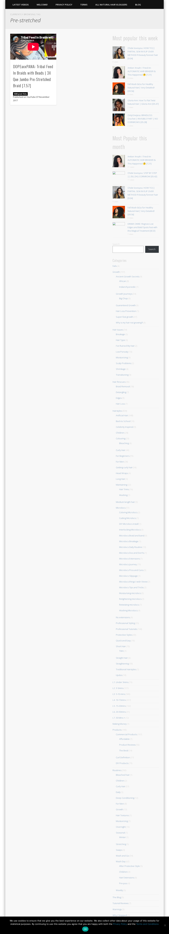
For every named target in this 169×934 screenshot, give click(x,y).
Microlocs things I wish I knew (133, 581)
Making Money (120, 723)
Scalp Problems (123, 363)
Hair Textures (122, 815)
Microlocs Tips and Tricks (131, 587)
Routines (117, 770)
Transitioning (122, 374)
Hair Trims (124, 489)
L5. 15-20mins (119, 705)
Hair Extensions (126, 877)
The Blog (117, 897)
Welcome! (42, 4)
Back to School (123, 421)
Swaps (119, 849)
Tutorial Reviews (120, 903)
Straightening (122, 663)
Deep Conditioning (125, 797)
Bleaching (124, 443)
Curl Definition (123, 757)
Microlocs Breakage (128, 541)
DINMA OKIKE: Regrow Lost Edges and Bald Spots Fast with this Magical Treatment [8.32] (142, 227)
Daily (118, 792)
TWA (121, 650)
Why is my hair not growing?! (129, 322)
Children (120, 432)
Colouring (120, 438)
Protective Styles (124, 634)
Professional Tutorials (126, 629)
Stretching (121, 844)
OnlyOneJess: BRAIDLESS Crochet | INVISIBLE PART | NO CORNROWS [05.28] (143, 119)
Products (117, 729)
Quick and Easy (123, 640)
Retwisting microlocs (129, 604)
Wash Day (120, 861)
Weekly (119, 890)
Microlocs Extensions (129, 558)
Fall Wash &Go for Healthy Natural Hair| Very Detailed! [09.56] (141, 87)
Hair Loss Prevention (126, 311)
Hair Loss (120, 403)
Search (116, 244)
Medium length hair (125, 501)
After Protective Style (129, 866)
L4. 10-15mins (119, 699)
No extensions (123, 617)
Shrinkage (121, 369)
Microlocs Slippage (128, 575)
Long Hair (120, 478)
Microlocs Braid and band (131, 535)
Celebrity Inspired (124, 426)
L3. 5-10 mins (119, 694)
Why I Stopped (120, 915)
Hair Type (120, 340)
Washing (123, 495)
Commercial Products (126, 734)
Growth (116, 271)
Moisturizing (122, 357)
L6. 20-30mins (119, 711)
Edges (119, 397)
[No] (165, 925)
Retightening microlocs (130, 598)
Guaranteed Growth (126, 305)
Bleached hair (123, 774)
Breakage (120, 334)
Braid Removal (123, 386)
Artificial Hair (122, 415)
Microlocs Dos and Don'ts (131, 552)
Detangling (121, 392)
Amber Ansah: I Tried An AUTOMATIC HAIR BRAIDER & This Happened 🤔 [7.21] (142, 71)
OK (85, 929)
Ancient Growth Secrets (127, 276)
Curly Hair (120, 450)
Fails (115, 265)
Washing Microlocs (128, 610)
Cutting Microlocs (127, 518)
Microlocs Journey (128, 564)
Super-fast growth (124, 316)
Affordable (124, 738)
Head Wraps (122, 473)
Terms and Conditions (147, 924)
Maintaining (121, 484)
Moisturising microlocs (130, 593)
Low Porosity (122, 351)
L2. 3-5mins (118, 688)
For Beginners (122, 455)
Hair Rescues (119, 381)
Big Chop (123, 298)
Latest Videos (21, 4)
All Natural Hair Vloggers (111, 4)
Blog (138, 4)
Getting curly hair (124, 467)
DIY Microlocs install (128, 523)
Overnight (121, 826)
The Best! (123, 750)
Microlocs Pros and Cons (131, 570)
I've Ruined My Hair (125, 345)
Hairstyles (117, 410)
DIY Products (122, 763)
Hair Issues (118, 329)
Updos (119, 675)
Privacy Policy (64, 4)
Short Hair (121, 646)
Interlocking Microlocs (130, 529)
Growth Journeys (124, 293)
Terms (83, 4)
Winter (122, 837)
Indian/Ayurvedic (127, 286)
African (122, 281)
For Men (120, 461)
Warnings (117, 909)
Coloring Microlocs (128, 512)
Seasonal (120, 832)
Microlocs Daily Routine (130, 547)
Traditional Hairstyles (126, 669)
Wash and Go (122, 855)
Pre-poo (123, 883)
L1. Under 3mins (120, 682)
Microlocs (120, 507)
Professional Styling (125, 623)
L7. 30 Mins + (119, 717)
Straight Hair (122, 657)
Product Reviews (127, 744)
